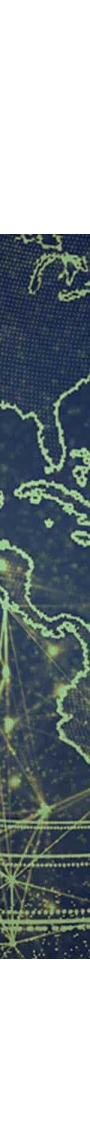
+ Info (13, 130)
